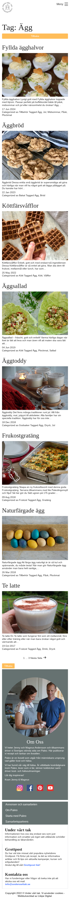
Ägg (40, 112)
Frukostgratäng (20, 435)
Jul (44, 112)
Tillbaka (35, 36)
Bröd (42, 195)
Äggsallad (14, 286)
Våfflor (47, 275)
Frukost (23, 500)
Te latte (11, 585)
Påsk (64, 112)
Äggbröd (13, 125)
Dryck (48, 425)
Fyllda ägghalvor (23, 47)
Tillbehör (23, 112)
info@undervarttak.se (17, 884)
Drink (45, 649)
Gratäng (46, 500)
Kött (21, 275)
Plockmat (7, 115)
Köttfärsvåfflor (20, 205)
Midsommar (54, 112)
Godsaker (24, 425)
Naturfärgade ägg (23, 510)
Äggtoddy (14, 360)
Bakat (22, 195)
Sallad (52, 350)
